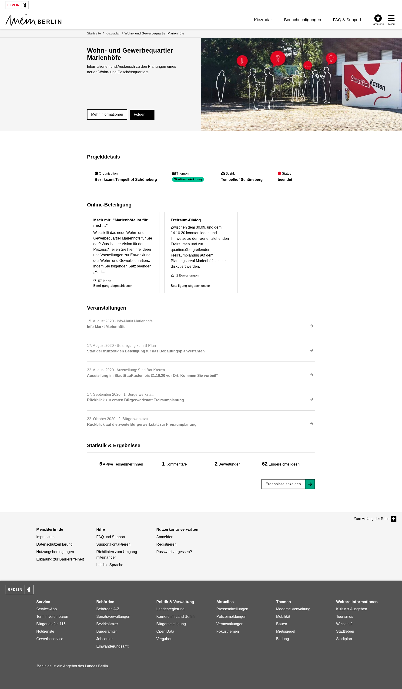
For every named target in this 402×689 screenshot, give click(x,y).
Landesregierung (170, 609)
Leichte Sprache (109, 565)
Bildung (282, 639)
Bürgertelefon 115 (51, 624)
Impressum (45, 537)
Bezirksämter (107, 624)
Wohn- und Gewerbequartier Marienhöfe (154, 33)
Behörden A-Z (107, 609)
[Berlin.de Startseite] (20, 589)
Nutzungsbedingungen (55, 552)
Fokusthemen (227, 631)
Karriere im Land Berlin (175, 616)
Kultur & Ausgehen (351, 609)
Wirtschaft (344, 624)
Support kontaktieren (113, 544)
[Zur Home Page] (33, 19)
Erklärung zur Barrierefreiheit (60, 559)
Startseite (94, 33)
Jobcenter (104, 639)
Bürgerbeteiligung (171, 624)
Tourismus (344, 616)
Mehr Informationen (107, 114)
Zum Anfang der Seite (371, 519)
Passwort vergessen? (174, 552)
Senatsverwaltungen (113, 616)
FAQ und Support (110, 537)
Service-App (46, 609)
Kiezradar (263, 19)
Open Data (165, 631)
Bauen (281, 624)
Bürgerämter (106, 631)
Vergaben (164, 639)
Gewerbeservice (49, 639)
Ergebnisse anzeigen (283, 484)
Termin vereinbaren (52, 616)
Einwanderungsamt (112, 646)
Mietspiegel (285, 631)
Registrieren (166, 544)
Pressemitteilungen (232, 609)
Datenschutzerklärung (54, 544)
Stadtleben (345, 631)
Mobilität (283, 616)
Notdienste (45, 631)
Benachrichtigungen (302, 19)
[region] (121, 464)
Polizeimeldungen (231, 616)
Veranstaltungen (229, 624)
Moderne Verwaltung (293, 609)
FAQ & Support (347, 19)
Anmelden (164, 537)
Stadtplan (344, 639)
